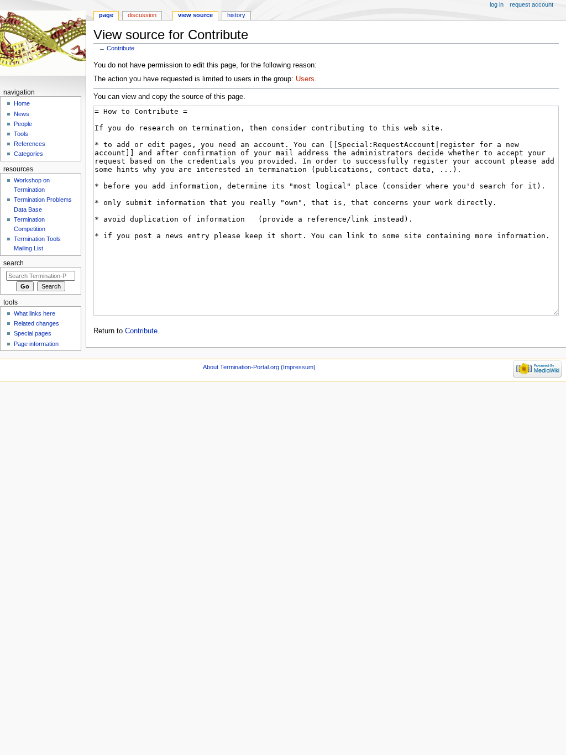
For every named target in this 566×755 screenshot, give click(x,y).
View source (195, 15)
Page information (36, 343)
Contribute (120, 48)
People (23, 123)
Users (305, 79)
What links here (34, 313)
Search (13, 263)
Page (106, 15)
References (29, 143)
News (21, 114)
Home (22, 103)
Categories (28, 153)
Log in (497, 4)
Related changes (36, 323)
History (236, 15)
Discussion (142, 15)
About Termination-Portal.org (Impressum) (259, 367)
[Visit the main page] (43, 43)
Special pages (32, 333)
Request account (531, 4)
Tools (21, 133)
